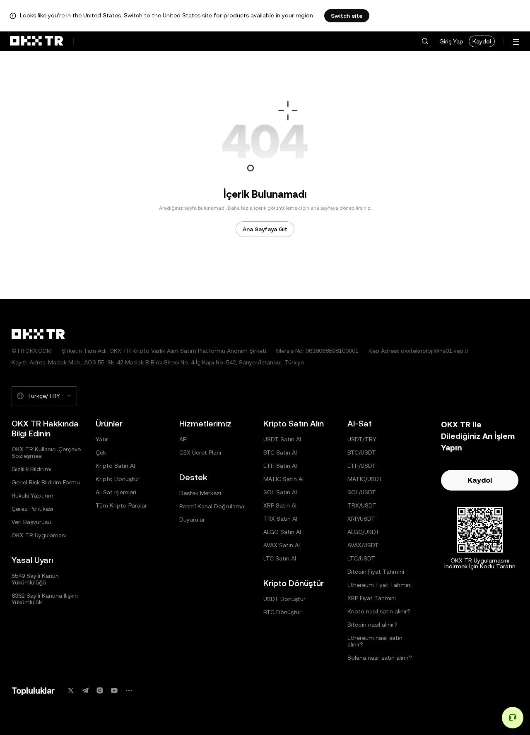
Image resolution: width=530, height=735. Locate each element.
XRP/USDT (361, 518)
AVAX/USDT (363, 545)
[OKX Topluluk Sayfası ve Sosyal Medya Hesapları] (128, 690)
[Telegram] (85, 690)
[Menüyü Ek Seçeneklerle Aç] (516, 42)
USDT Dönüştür (284, 599)
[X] (71, 690)
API (183, 439)
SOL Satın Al (280, 492)
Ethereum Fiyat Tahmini (379, 585)
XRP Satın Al (279, 505)
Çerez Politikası (32, 508)
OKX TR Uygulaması (39, 535)
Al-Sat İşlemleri (116, 492)
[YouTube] (114, 690)
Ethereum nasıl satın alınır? (374, 641)
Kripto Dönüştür (118, 479)
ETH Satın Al (280, 465)
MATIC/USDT (365, 479)
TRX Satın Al (280, 518)
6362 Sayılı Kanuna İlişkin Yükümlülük (45, 599)
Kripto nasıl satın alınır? (378, 611)
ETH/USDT (361, 465)
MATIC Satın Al (283, 479)
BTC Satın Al (280, 452)
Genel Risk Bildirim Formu (46, 482)
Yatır (102, 439)
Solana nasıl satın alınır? (379, 657)
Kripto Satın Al (115, 465)
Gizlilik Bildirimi (31, 469)
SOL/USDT (361, 492)
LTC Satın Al (279, 558)
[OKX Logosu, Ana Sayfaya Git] (36, 41)
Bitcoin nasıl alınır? (372, 624)
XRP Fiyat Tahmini (371, 598)
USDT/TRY (361, 439)
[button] (425, 41)
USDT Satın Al (282, 439)
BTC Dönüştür (282, 612)
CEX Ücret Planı (200, 452)
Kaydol (481, 41)
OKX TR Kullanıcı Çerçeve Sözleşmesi (46, 452)
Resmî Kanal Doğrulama (211, 506)
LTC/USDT (361, 558)
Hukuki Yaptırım (32, 495)
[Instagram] (100, 690)
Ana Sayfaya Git (265, 229)
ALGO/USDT (363, 532)
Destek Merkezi (200, 493)
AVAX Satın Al (281, 545)
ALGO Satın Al (282, 532)
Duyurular (192, 519)
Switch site (347, 15)
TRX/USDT (361, 505)
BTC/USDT (361, 452)
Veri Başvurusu (31, 522)
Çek (101, 452)
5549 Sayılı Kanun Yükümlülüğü (35, 579)
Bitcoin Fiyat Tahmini (375, 571)
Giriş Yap (451, 41)
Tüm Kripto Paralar (121, 505)
